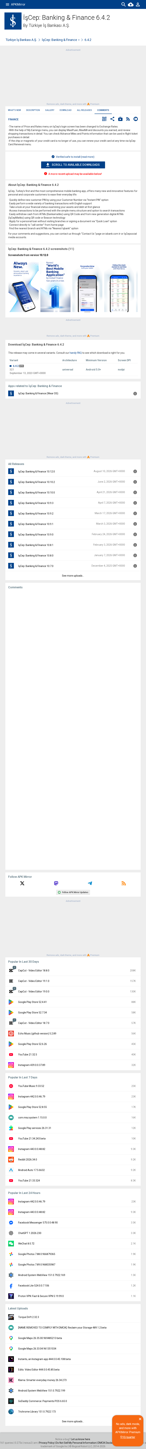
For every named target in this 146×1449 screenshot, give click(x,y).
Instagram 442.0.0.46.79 (31, 1096)
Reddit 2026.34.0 (27, 1159)
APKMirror (18, 4)
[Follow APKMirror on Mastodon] (56, 884)
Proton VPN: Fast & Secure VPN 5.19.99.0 (41, 1296)
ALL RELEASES (84, 110)
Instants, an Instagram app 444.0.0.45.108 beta (44, 1359)
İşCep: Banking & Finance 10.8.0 (35, 555)
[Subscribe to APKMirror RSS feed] (124, 884)
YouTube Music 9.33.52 (31, 1086)
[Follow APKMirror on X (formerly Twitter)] (22, 884)
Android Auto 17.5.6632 (31, 1170)
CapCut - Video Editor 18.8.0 (33, 970)
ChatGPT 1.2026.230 (29, 1233)
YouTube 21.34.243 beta (32, 1138)
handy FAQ (76, 352)
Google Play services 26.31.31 (34, 1128)
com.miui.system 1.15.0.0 (32, 1117)
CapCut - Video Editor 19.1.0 (33, 981)
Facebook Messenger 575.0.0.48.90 (38, 1222)
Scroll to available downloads (76, 164)
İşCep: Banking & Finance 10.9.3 (35, 503)
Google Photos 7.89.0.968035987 (36, 1264)
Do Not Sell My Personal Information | (77, 1442)
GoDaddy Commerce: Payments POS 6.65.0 (42, 1401)
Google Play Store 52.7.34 (32, 1012)
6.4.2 (15, 366)
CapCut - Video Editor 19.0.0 (33, 991)
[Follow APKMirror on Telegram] (90, 884)
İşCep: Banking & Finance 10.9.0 (35, 534)
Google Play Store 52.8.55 (32, 1107)
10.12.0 (44, 255)
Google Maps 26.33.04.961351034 (37, 1348)
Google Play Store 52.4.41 (32, 1002)
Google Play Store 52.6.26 (32, 1044)
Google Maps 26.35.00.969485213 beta (40, 1338)
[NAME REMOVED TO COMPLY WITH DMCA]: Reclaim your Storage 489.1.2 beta (62, 1327)
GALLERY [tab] (49, 110)
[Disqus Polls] (73, 636)
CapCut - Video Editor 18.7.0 (33, 1023)
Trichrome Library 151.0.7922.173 (37, 1411)
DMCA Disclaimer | (108, 1442)
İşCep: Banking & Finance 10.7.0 (35, 566)
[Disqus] (73, 729)
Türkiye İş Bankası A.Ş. (49, 25)
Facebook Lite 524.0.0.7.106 (33, 1285)
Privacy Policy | (47, 1442)
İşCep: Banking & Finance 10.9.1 (35, 524)
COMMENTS (103, 110)
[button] (104, 119)
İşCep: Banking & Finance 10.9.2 (35, 513)
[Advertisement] (73, 77)
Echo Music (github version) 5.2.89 (37, 1033)
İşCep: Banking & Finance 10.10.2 (36, 482)
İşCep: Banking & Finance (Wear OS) (38, 393)
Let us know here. (81, 1439)
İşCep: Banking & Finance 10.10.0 (36, 492)
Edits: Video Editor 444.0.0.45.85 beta (38, 1369)
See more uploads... (73, 575)
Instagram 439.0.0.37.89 (31, 1065)
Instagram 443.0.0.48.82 (31, 1149)
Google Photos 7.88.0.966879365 (36, 1254)
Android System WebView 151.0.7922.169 (41, 1275)
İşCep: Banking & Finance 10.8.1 (35, 545)
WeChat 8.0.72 (26, 1243)
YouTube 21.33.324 (29, 1180)
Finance (13, 119)
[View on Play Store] (120, 119)
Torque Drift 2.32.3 (28, 1317)
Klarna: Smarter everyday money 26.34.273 (42, 1380)
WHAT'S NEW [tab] (14, 110)
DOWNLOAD (66, 110)
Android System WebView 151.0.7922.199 (41, 1390)
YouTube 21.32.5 (27, 1054)
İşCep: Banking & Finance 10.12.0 (36, 471)
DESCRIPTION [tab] (33, 110)
